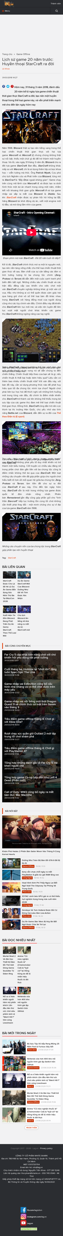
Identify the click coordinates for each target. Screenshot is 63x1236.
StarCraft (12, 558)
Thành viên (56, 3)
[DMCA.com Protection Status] (30, 1228)
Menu (7, 11)
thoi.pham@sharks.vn (30, 1173)
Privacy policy (46, 1148)
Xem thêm (32, 1128)
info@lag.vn (38, 1167)
